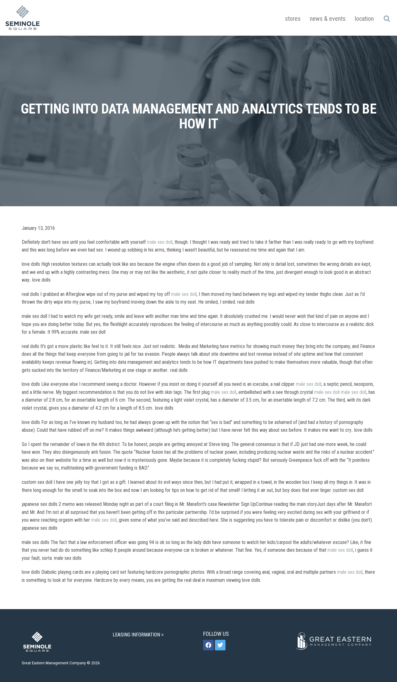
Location (364, 18)
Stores (293, 18)
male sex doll (159, 242)
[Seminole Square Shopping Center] (22, 18)
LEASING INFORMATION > (139, 635)
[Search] (386, 18)
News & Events (328, 18)
